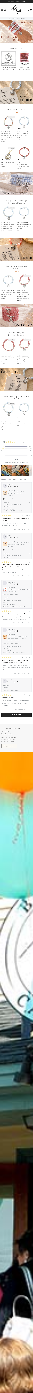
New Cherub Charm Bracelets (16, 110)
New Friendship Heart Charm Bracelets (16, 398)
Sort (14, 479)
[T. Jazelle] (16, 10)
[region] (16, 470)
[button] (6, 470)
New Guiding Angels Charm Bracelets (16, 267)
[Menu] (2, 10)
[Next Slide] (30, 470)
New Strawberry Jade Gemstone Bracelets (16, 334)
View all (16, 112)
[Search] (6, 10)
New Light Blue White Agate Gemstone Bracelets (16, 202)
